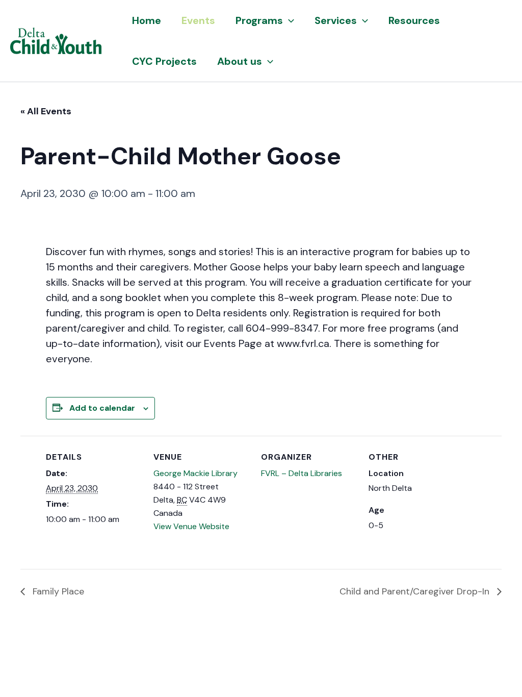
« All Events (45, 111)
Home (146, 20)
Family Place (57, 591)
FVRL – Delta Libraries (301, 473)
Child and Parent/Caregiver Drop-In (416, 591)
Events (198, 20)
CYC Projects (164, 61)
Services (336, 20)
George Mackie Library (195, 473)
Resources (414, 20)
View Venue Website (191, 526)
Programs (259, 20)
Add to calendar (102, 408)
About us (239, 61)
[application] (288, 20)
